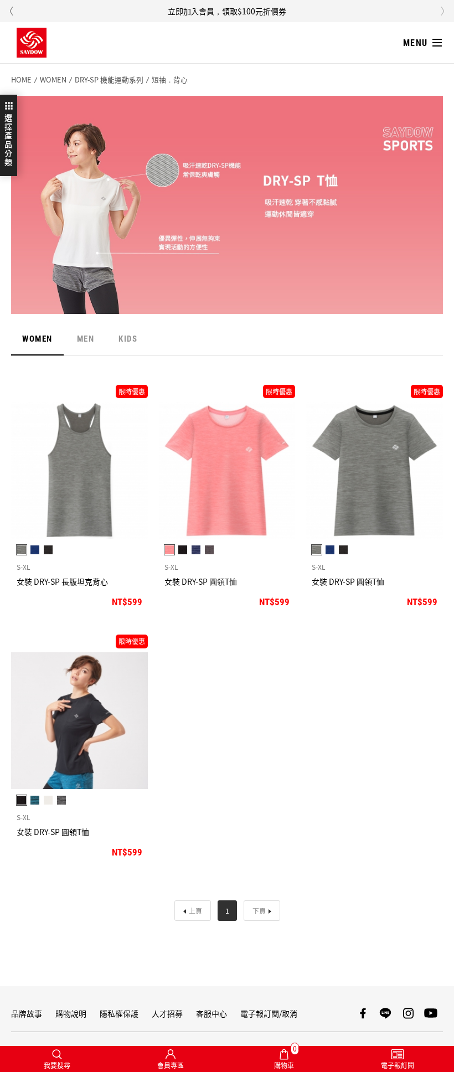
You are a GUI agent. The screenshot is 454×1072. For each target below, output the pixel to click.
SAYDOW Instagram (408, 1013)
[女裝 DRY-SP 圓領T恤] (227, 470)
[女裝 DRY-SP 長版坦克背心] (79, 470)
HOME (21, 80)
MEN (86, 339)
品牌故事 (26, 1013)
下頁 (259, 910)
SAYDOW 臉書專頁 (363, 1013)
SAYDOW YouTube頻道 (431, 1013)
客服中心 (211, 1013)
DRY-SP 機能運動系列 (109, 80)
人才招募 (167, 1013)
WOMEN (53, 80)
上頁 (195, 910)
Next (443, 11)
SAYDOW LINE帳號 (385, 1013)
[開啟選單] (424, 43)
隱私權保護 (119, 1013)
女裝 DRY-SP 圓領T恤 (200, 581)
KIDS (127, 339)
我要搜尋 (57, 1065)
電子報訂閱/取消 (268, 1013)
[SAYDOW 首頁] (31, 42)
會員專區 (170, 1065)
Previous (11, 11)
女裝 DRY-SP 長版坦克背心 (62, 581)
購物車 (285, 1058)
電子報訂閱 (397, 1065)
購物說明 (70, 1013)
